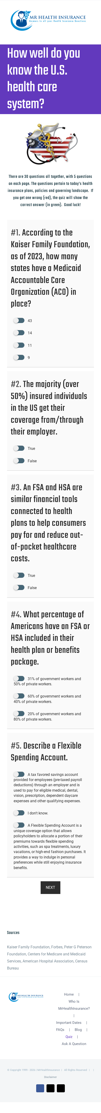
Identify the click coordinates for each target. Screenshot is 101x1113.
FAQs (60, 1030)
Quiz (69, 1037)
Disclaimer (50, 1077)
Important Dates (69, 1023)
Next (50, 887)
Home (69, 994)
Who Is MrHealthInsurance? (74, 1005)
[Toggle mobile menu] (92, 34)
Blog (78, 1030)
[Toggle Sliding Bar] (83, 34)
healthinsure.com (21, 911)
